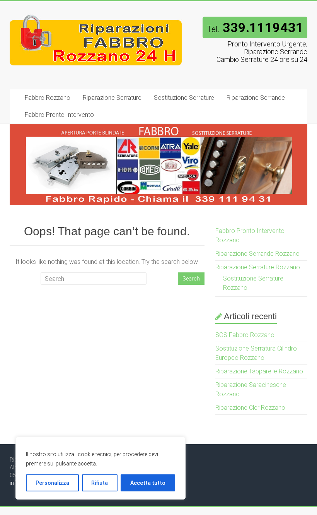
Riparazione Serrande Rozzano (257, 253)
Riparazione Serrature (112, 97)
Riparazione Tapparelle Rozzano (259, 371)
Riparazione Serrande (256, 97)
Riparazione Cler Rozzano (250, 407)
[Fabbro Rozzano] (96, 16)
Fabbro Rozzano (47, 97)
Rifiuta (99, 483)
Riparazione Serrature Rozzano (257, 267)
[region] (100, 468)
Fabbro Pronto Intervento (59, 114)
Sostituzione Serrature (184, 97)
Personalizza (52, 483)
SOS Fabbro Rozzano (244, 335)
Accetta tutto (147, 483)
